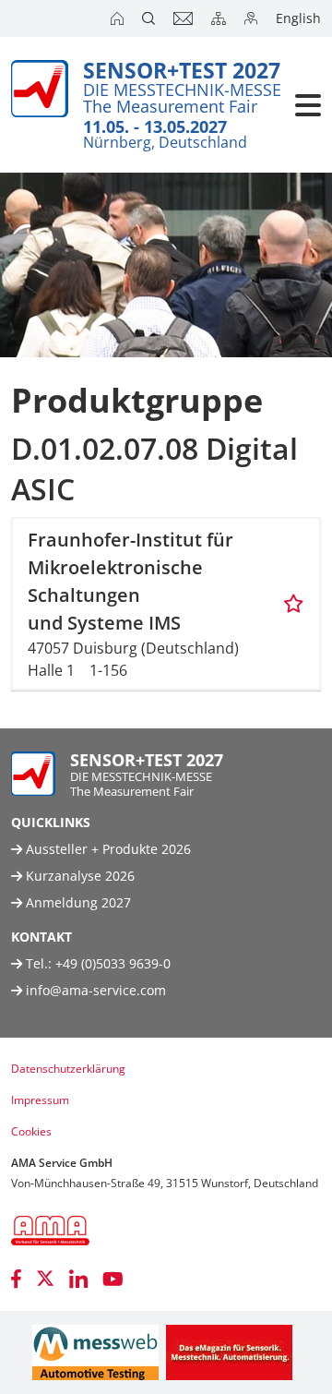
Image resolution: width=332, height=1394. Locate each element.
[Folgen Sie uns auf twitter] (45, 1278)
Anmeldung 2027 (76, 902)
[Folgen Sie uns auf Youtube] (113, 1278)
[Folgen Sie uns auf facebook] (16, 1278)
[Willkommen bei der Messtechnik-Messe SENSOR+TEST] (119, 18)
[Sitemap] (220, 18)
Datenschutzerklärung (68, 1068)
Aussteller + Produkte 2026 (106, 849)
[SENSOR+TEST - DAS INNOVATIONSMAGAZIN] (229, 1352)
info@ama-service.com (96, 990)
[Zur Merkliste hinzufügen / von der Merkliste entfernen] (293, 604)
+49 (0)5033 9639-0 (113, 963)
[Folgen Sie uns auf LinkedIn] (78, 1278)
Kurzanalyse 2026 (78, 875)
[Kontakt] (184, 18)
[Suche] (150, 18)
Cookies (31, 1131)
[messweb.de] (95, 1352)
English (298, 18)
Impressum (40, 1100)
